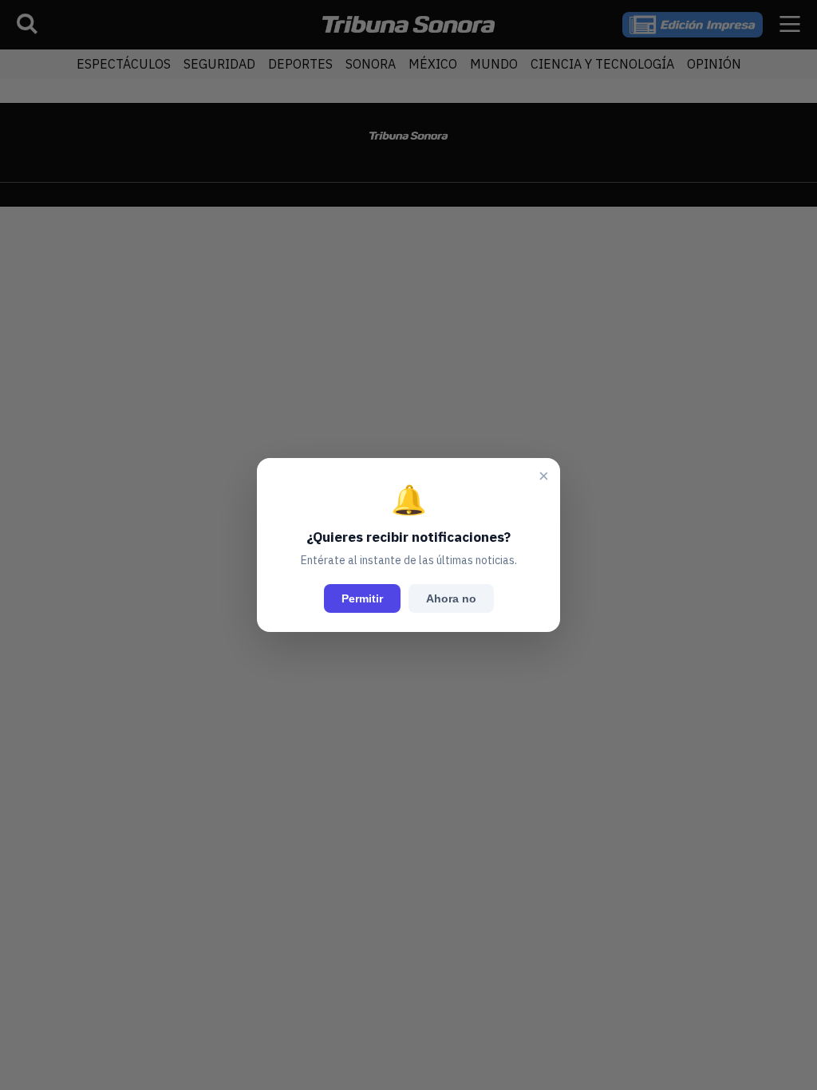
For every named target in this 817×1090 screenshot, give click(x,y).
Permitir (362, 598)
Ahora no (451, 598)
